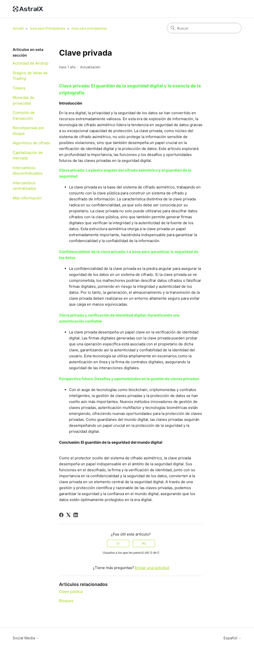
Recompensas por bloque (28, 130)
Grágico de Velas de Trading (30, 76)
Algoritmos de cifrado (31, 143)
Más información (27, 198)
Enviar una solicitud (152, 567)
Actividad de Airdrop (30, 63)
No (144, 543)
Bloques (66, 600)
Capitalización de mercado (28, 155)
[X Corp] (68, 515)
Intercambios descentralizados (28, 170)
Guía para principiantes (89, 28)
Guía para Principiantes (48, 28)
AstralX (18, 28)
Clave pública (71, 591)
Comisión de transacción (24, 115)
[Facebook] (61, 515)
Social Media (24, 638)
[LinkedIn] (75, 515)
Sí (118, 543)
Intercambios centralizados (24, 185)
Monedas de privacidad (23, 100)
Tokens (19, 88)
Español (230, 638)
